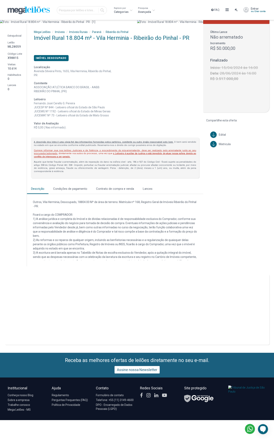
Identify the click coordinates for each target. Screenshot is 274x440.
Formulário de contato (110, 395)
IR (102, 10)
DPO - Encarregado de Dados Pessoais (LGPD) (114, 406)
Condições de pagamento (70, 189)
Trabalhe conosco (19, 404)
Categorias (121, 10)
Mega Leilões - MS (19, 409)
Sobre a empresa (18, 400)
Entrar (258, 10)
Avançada (145, 10)
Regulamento (60, 395)
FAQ (216, 9)
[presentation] (3, 22)
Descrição (37, 189)
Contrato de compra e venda (115, 189)
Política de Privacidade (66, 404)
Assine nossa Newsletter (137, 370)
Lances (147, 189)
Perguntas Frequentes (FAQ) (70, 400)
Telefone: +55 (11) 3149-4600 (115, 400)
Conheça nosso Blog (20, 395)
